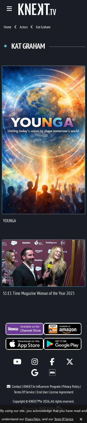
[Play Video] (43, 263)
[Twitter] (69, 361)
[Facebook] (52, 361)
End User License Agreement (55, 392)
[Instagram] (34, 361)
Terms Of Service (24, 392)
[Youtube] (17, 361)
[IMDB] (52, 372)
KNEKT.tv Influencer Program (41, 386)
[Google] (34, 372)
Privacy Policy (71, 386)
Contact (16, 386)
